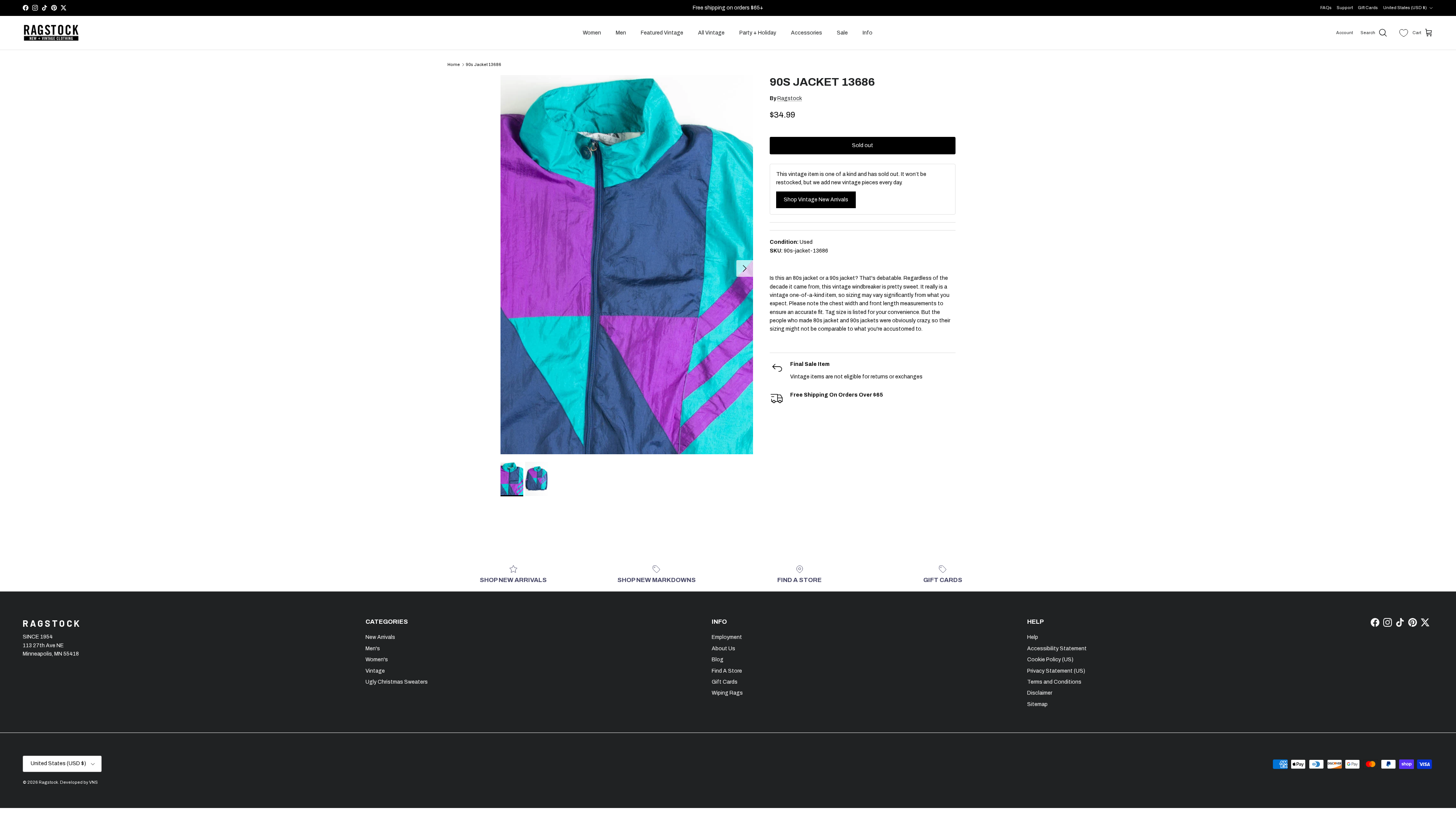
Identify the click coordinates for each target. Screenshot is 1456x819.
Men (621, 33)
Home (453, 64)
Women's (377, 659)
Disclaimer (1039, 693)
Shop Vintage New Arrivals (816, 199)
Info (867, 33)
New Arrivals (380, 637)
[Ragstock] (51, 33)
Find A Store (727, 671)
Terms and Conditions (1054, 682)
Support (1345, 7)
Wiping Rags (727, 693)
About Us (723, 648)
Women (592, 33)
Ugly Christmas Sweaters (397, 682)
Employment (727, 637)
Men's (373, 648)
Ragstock (789, 98)
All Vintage (711, 33)
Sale (842, 33)
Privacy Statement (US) (1056, 671)
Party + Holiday (757, 33)
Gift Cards (1368, 7)
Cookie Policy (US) (1050, 659)
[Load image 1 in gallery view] (626, 264)
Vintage (375, 671)
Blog (717, 659)
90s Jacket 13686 (483, 64)
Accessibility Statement (1057, 648)
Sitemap (1037, 704)
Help (1032, 637)
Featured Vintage (662, 33)
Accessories (806, 33)
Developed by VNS (79, 782)
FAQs (1326, 7)
